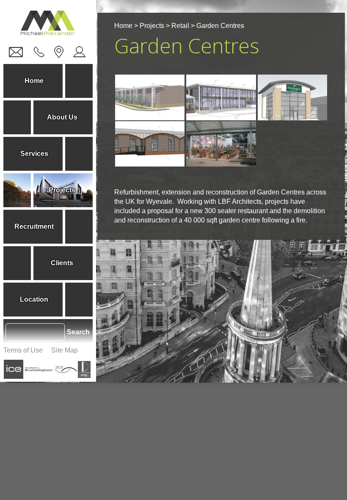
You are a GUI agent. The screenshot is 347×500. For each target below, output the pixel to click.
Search (78, 332)
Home (123, 25)
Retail (180, 25)
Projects (152, 25)
